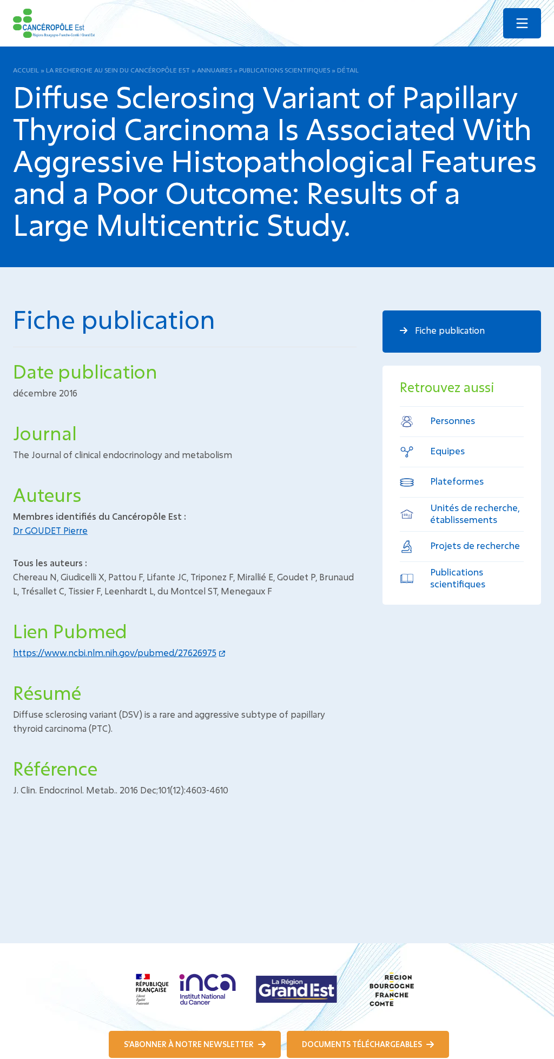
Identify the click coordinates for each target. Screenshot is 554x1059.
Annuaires (214, 69)
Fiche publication (449, 330)
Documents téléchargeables (363, 1044)
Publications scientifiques (284, 69)
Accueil (26, 69)
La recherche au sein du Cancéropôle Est (118, 69)
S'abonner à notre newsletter (189, 1044)
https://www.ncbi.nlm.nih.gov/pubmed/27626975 (114, 652)
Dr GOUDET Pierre (50, 530)
